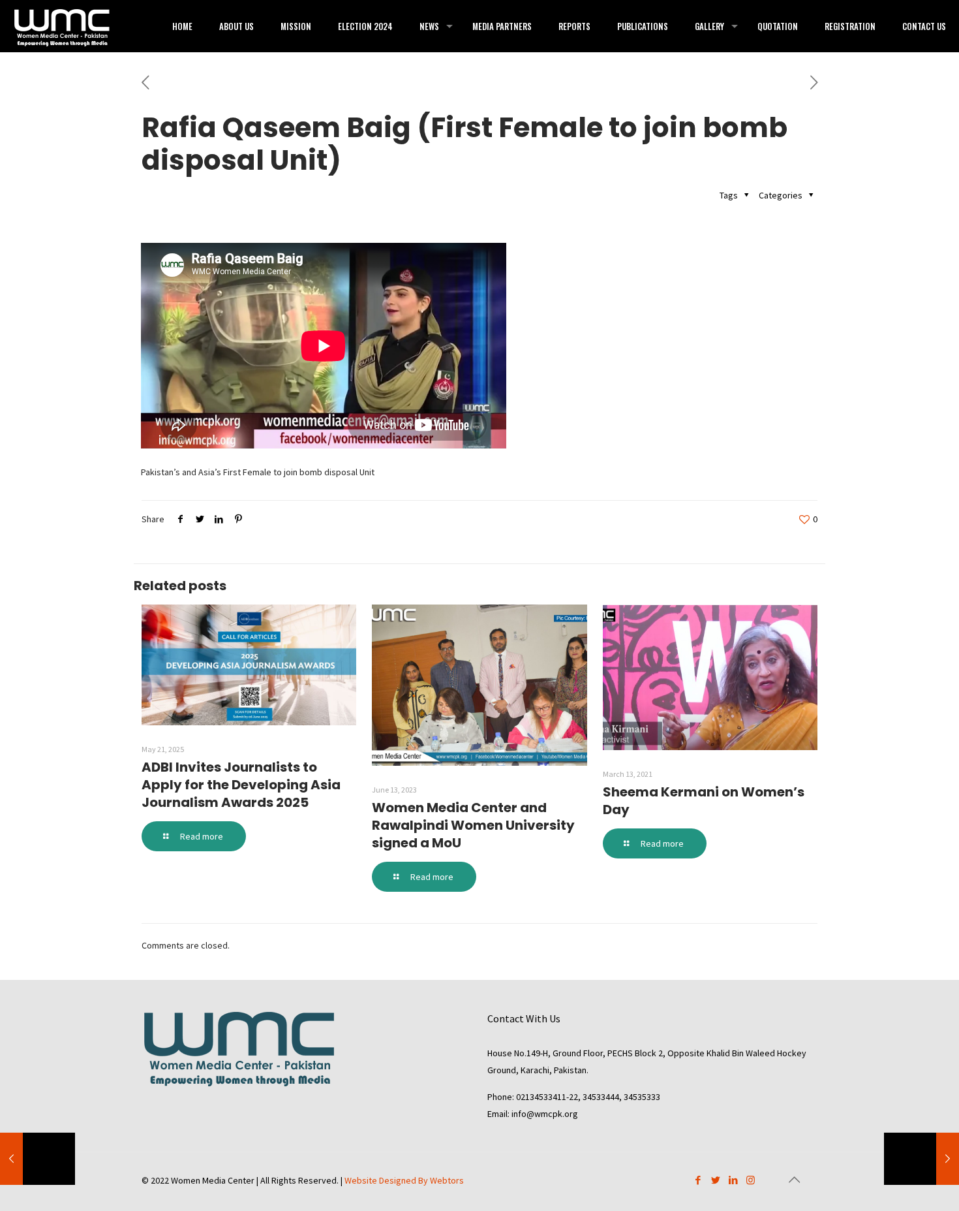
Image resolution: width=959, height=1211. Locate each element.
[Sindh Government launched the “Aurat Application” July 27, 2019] (37, 1159)
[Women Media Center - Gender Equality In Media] (62, 26)
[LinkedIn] (733, 1180)
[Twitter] (715, 1180)
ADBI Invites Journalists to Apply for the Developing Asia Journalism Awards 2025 (241, 784)
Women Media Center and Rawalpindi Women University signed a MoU (473, 825)
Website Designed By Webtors (404, 1180)
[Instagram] (750, 1180)
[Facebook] (698, 1180)
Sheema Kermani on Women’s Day (703, 801)
